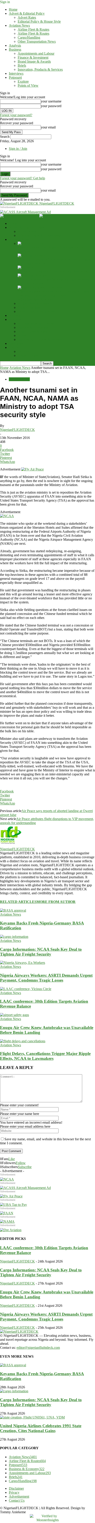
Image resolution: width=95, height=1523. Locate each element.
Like (11, 1159)
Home (13, 9)
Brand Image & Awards (34, 61)
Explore (23, 81)
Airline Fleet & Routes (33, 29)
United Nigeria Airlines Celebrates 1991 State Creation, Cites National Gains (40, 1428)
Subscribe (25, 1167)
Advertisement (19, 1496)
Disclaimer (16, 1488)
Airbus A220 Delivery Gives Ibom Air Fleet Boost (53, 271)
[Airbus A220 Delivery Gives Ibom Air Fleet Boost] (28, 267)
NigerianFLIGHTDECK (17, 430)
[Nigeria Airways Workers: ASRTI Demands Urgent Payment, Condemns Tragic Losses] (40, 287)
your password (51, 106)
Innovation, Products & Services (40, 69)
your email (48, 127)
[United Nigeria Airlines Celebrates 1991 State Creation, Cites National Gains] (32, 1417)
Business (15, 49)
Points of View (28, 85)
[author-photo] (10, 845)
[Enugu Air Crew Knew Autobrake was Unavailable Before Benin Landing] (14, 1015)
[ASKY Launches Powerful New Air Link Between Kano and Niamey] (32, 275)
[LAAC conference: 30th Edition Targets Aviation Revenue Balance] (25, 989)
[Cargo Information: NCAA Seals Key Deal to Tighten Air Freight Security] (32, 255)
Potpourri (15, 77)
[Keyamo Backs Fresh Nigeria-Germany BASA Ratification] (31, 243)
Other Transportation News (37, 41)
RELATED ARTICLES (18, 902)
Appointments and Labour (36, 53)
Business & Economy (26, 1469)
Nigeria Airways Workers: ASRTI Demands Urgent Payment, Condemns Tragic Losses (54, 293)
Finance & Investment (33, 57)
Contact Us (17, 1500)
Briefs (22, 65)
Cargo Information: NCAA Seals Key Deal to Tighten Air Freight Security (41, 952)
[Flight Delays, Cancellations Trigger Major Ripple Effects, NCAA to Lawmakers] (22, 1041)
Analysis (15, 45)
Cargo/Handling (29, 37)
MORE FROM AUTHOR (56, 902)
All (20, 299)
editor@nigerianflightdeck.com (38, 1347)
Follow (21, 1163)
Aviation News (19, 25)
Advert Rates (27, 17)
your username (51, 101)
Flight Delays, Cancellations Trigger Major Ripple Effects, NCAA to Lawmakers (45, 1056)
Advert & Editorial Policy (27, 13)
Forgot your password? (16, 115)
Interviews (16, 73)
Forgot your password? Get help (22, 178)
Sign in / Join (18, 148)
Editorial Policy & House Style (39, 21)
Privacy (14, 1492)
